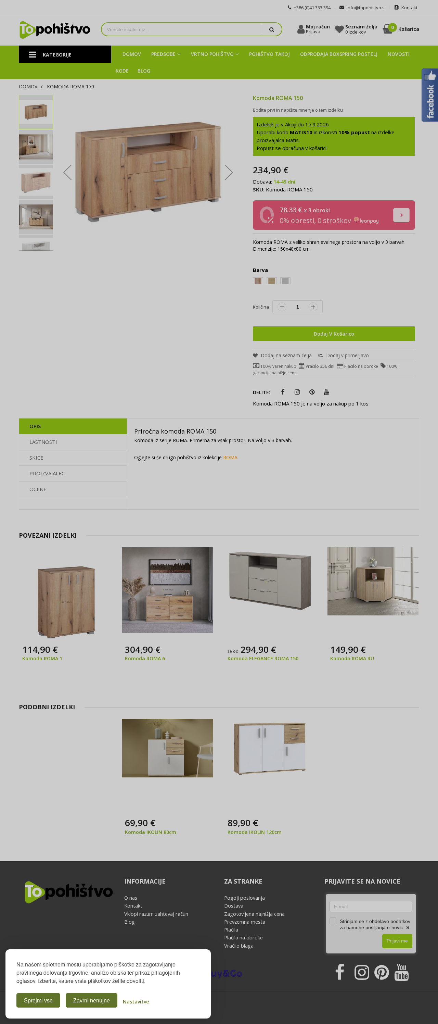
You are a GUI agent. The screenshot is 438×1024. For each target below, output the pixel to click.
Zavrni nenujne (91, 1000)
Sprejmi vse (38, 1000)
